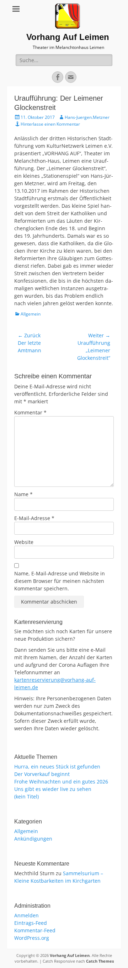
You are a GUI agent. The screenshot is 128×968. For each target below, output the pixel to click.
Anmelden (26, 915)
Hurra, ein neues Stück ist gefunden (57, 766)
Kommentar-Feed (34, 930)
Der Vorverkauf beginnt (42, 774)
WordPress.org (31, 937)
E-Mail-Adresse (34, 518)
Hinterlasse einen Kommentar (50, 124)
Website (23, 542)
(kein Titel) (26, 796)
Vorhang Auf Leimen (67, 37)
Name (23, 494)
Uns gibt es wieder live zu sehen (52, 789)
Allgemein (31, 314)
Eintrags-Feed (30, 922)
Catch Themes (100, 961)
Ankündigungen (33, 838)
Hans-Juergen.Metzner (87, 117)
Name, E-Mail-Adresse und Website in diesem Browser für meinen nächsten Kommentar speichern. (59, 581)
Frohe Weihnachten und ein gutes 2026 (61, 781)
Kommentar (30, 412)
